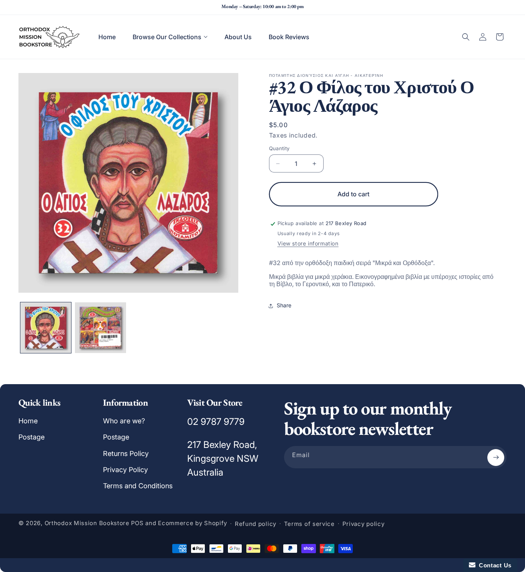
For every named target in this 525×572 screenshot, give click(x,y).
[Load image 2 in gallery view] (100, 327)
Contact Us (493, 565)
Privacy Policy (125, 470)
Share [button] (284, 305)
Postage (31, 437)
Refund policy (255, 523)
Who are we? (124, 421)
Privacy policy (363, 523)
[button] (170, 37)
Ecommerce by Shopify (192, 523)
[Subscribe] (495, 457)
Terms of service (309, 523)
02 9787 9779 (215, 421)
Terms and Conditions (138, 486)
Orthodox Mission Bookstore (87, 523)
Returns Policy (126, 453)
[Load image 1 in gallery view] (45, 327)
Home (28, 421)
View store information (308, 243)
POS (137, 523)
